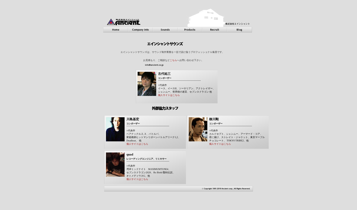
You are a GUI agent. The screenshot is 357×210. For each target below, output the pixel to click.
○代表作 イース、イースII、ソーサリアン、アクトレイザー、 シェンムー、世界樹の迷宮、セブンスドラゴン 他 (186, 88)
